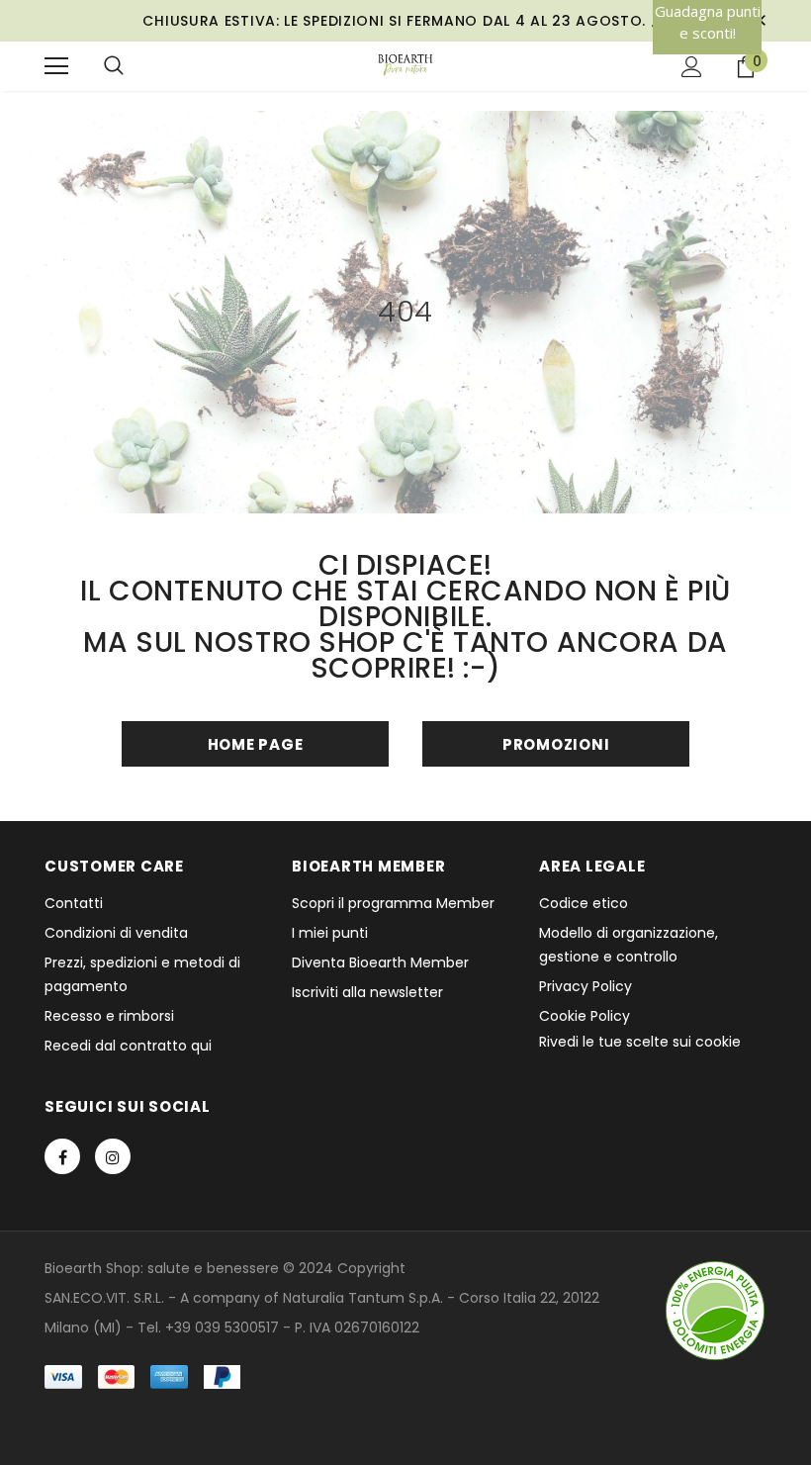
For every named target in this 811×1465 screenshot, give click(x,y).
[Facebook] (62, 1156)
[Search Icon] (114, 66)
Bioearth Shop (92, 1268)
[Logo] (406, 65)
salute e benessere (213, 1268)
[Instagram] (113, 1156)
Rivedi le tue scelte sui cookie (640, 1042)
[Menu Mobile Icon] (56, 66)
